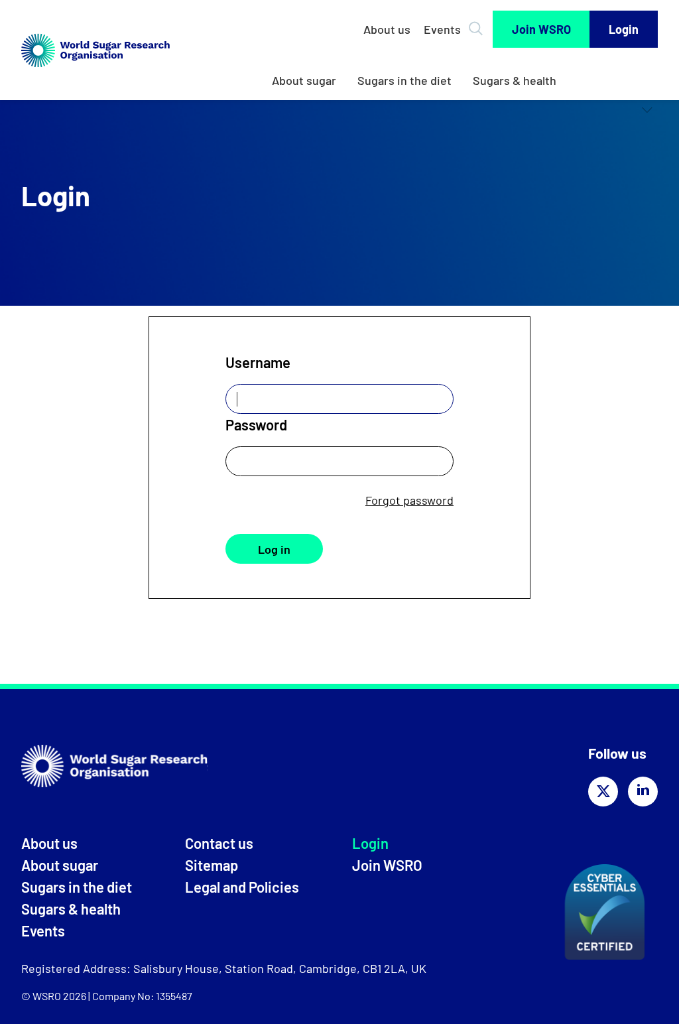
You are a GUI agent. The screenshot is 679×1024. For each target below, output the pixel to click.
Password (256, 424)
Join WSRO (541, 29)
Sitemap (211, 864)
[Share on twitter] (603, 791)
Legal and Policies (242, 886)
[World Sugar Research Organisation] (95, 80)
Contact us (219, 843)
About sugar (304, 80)
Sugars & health (514, 80)
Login (624, 29)
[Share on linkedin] (643, 791)
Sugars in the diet (404, 80)
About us (386, 29)
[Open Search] (478, 24)
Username (257, 362)
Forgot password (409, 500)
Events (442, 29)
